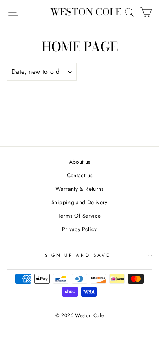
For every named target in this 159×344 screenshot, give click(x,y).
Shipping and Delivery (79, 202)
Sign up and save (77, 254)
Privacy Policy (79, 229)
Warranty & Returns (79, 189)
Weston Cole (85, 12)
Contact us (80, 175)
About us (80, 162)
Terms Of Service (79, 216)
